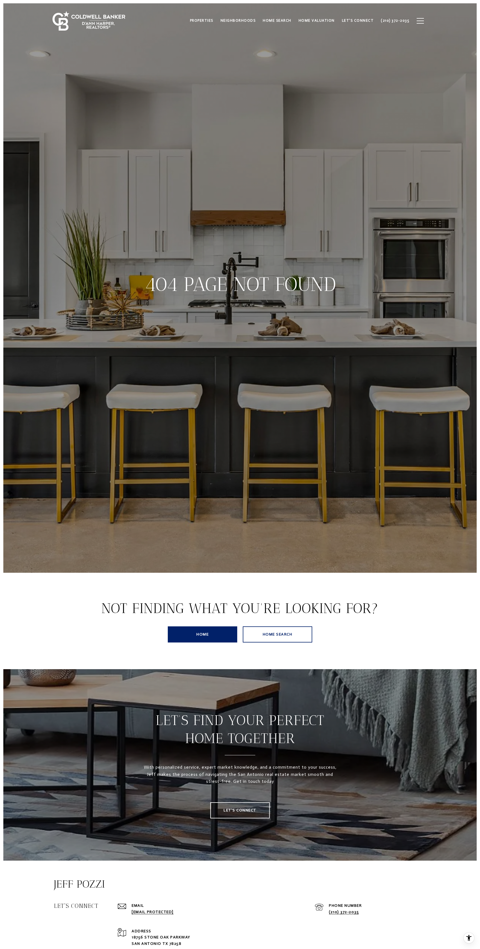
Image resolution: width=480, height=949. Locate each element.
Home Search (277, 634)
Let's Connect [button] (240, 810)
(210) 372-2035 (344, 912)
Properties (201, 20)
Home (202, 634)
